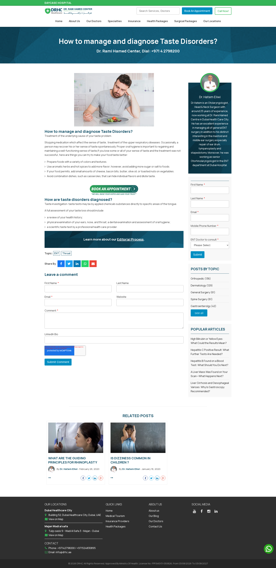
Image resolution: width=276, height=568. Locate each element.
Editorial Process (130, 239)
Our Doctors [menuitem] (93, 21)
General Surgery (203, 292)
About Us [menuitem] (74, 21)
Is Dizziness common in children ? (130, 460)
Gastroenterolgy (203, 306)
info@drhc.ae (63, 552)
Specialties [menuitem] (115, 21)
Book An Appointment (197, 11)
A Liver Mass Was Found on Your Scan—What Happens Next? (209, 374)
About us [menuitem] (154, 510)
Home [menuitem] (58, 21)
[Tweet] (69, 263)
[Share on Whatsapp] (85, 263)
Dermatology (202, 285)
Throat (66, 253)
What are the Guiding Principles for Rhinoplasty (72, 460)
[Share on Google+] (100, 478)
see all (199, 313)
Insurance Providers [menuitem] (117, 521)
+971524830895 (86, 548)
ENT (56, 253)
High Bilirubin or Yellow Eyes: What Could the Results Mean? (209, 341)
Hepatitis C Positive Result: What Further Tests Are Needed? (210, 352)
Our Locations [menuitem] (212, 21)
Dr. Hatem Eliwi (210, 97)
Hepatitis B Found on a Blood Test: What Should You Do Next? (209, 363)
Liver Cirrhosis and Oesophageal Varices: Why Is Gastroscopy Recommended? (210, 387)
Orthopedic (201, 278)
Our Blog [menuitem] (154, 516)
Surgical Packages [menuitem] (185, 21)
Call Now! (223, 11)
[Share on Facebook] (61, 263)
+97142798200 (66, 548)
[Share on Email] (93, 263)
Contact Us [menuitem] (155, 526)
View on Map (56, 519)
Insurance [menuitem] (134, 21)
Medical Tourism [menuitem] (115, 516)
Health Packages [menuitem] (157, 21)
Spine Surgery (202, 299)
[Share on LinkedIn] (77, 263)
